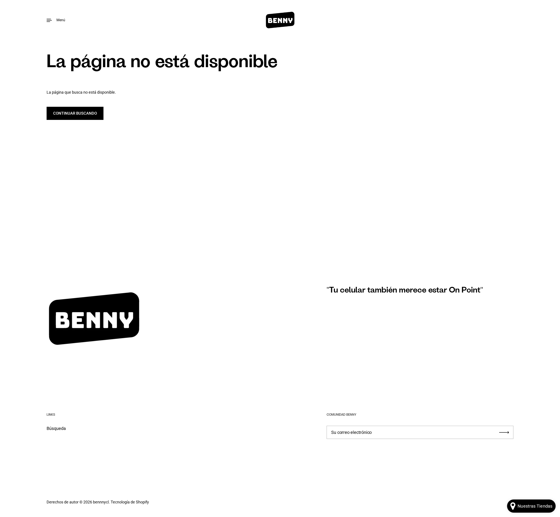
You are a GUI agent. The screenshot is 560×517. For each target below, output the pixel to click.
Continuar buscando (75, 113)
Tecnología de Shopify (130, 502)
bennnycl (101, 502)
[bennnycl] (280, 20)
